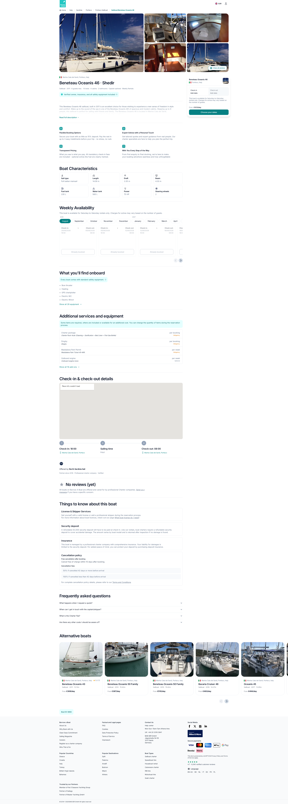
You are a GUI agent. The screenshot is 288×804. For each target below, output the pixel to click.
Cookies (105, 729)
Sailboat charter (151, 756)
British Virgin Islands (66, 771)
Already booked (78, 252)
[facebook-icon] (189, 726)
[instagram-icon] (200, 726)
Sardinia (79, 10)
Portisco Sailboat (101, 10)
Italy (71, 10)
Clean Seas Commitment (68, 733)
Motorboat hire (150, 774)
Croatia (62, 760)
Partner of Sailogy (66, 791)
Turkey (61, 767)
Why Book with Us (66, 729)
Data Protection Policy (110, 733)
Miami (104, 771)
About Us (62, 725)
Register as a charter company (70, 743)
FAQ (103, 725)
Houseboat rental (151, 764)
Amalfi (104, 764)
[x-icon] (195, 726)
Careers (62, 740)
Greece (62, 756)
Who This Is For (65, 747)
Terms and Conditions (121, 582)
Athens (104, 774)
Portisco (89, 10)
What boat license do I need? (127, 518)
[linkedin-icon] (205, 726)
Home (64, 10)
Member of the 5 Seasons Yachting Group (74, 787)
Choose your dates (209, 112)
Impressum (106, 740)
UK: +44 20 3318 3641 (153, 732)
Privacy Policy (216, 756)
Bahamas (62, 774)
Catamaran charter (152, 767)
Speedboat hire (150, 760)
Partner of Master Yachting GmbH (71, 795)
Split (103, 756)
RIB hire (148, 771)
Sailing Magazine (65, 736)
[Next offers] (181, 260)
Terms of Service (108, 736)
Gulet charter (149, 778)
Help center (149, 725)
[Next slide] (227, 701)
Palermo (105, 760)
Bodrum (105, 767)
